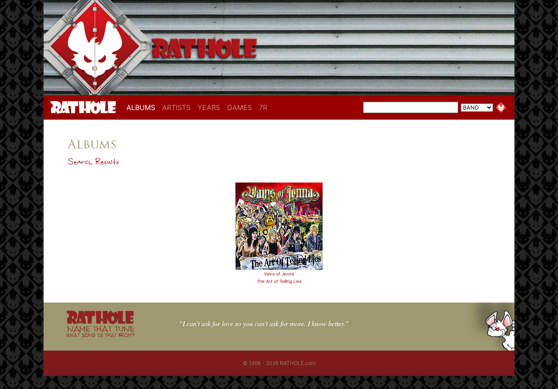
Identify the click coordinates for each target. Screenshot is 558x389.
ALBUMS (142, 107)
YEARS (208, 107)
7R (263, 107)
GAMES (239, 107)
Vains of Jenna (279, 273)
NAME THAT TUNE (100, 331)
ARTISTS (176, 107)
